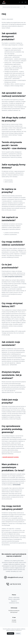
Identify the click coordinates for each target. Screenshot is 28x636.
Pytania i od (11, 599)
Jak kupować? (14, 612)
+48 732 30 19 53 (15, 584)
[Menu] (25, 2)
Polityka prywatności (14, 610)
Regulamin (14, 601)
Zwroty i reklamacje (14, 597)
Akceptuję (10, 633)
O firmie (14, 622)
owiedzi (17, 599)
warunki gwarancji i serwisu (11, 457)
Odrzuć (18, 633)
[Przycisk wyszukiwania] (24, 7)
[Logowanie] (19, 2)
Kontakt (14, 620)
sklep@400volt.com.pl (15, 577)
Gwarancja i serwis (14, 602)
